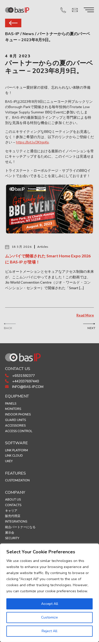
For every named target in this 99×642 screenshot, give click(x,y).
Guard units (15, 420)
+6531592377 (23, 375)
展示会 (9, 533)
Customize (49, 617)
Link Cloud (14, 456)
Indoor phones (18, 414)
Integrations (16, 522)
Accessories (15, 426)
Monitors (13, 409)
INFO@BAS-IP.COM (27, 386)
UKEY (9, 461)
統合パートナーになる (20, 527)
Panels (10, 404)
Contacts (13, 505)
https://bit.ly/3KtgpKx (32, 142)
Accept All (49, 603)
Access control (18, 431)
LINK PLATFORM (16, 450)
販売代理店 (12, 516)
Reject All (49, 631)
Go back (13, 23)
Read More (85, 315)
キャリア (11, 511)
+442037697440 (25, 381)
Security (12, 538)
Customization (17, 480)
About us (13, 500)
